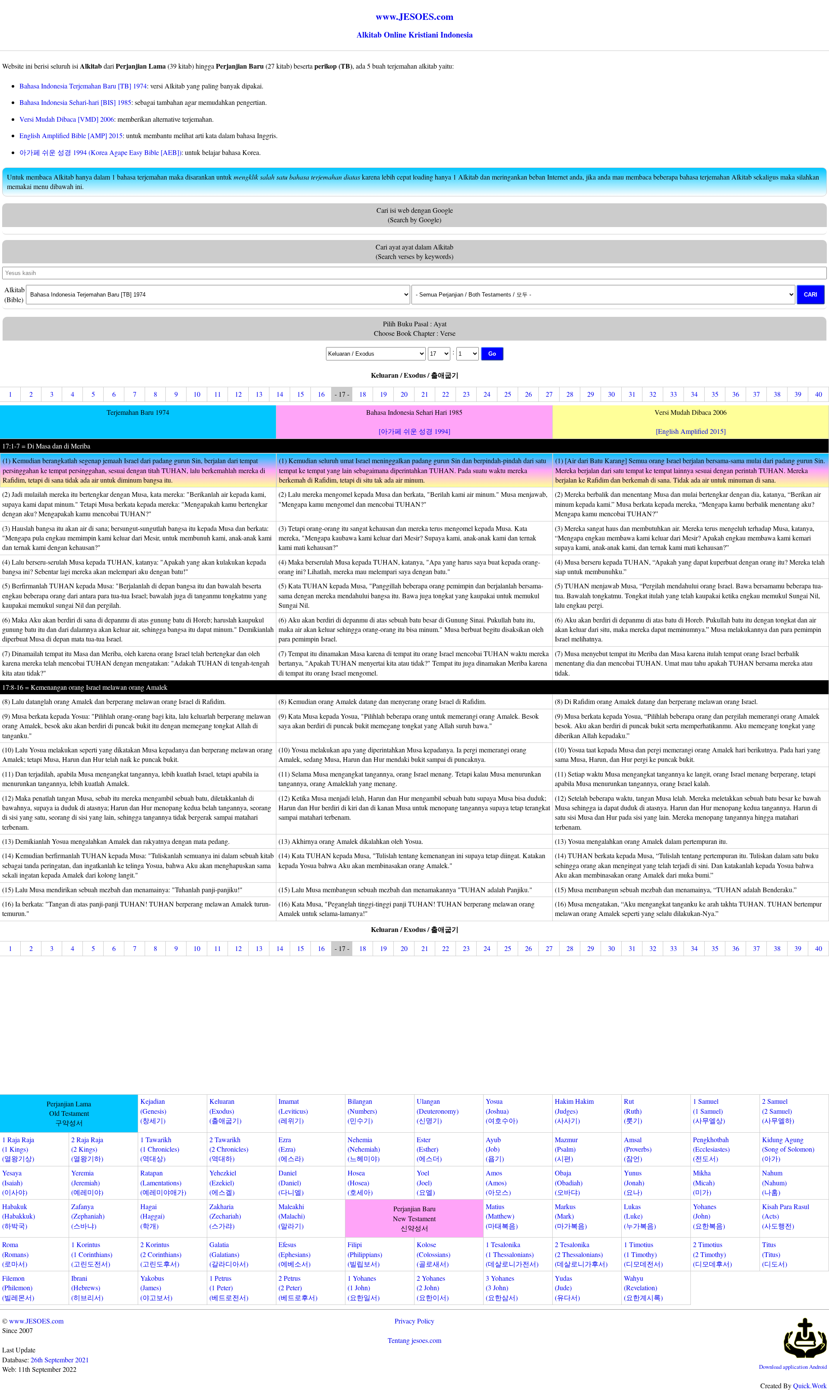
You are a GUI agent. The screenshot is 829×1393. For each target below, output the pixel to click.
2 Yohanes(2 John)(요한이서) (433, 1287)
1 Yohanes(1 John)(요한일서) (364, 1287)
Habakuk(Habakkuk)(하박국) (18, 1216)
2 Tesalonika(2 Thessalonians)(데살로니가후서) (581, 1254)
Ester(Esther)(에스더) (429, 1149)
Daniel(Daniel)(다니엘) (291, 1182)
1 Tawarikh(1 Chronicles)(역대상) (159, 1149)
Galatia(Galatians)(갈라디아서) (228, 1254)
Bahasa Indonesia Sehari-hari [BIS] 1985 (75, 102)
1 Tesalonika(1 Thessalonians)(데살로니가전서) (512, 1254)
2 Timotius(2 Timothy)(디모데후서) (712, 1254)
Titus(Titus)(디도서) (774, 1254)
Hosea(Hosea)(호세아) (360, 1182)
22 (445, 393)
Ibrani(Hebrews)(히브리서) (87, 1287)
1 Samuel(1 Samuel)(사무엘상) (709, 1110)
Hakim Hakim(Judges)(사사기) (574, 1110)
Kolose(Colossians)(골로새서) (433, 1254)
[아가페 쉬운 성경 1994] (414, 431)
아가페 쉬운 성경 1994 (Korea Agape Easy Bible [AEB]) (100, 152)
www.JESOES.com (36, 1320)
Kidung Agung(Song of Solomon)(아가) (788, 1149)
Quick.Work (810, 1385)
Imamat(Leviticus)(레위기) (293, 1110)
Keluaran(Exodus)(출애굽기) (225, 1110)
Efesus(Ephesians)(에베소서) (294, 1254)
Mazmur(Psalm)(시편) (566, 1149)
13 (259, 393)
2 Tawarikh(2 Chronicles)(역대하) (228, 1149)
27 (549, 393)
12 (238, 393)
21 (424, 393)
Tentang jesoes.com (414, 1340)
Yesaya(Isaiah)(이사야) (14, 1182)
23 (466, 393)
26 (528, 393)
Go (492, 354)
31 (632, 393)
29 (590, 393)
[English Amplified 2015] (691, 431)
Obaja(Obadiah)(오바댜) (568, 1182)
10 (196, 393)
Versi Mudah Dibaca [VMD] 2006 (66, 118)
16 (321, 393)
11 (217, 393)
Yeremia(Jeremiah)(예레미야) (87, 1182)
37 (756, 393)
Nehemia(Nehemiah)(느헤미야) (364, 1149)
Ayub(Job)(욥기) (495, 1149)
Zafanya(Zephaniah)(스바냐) (87, 1216)
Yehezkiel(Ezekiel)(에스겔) (222, 1182)
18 (362, 393)
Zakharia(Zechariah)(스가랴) (225, 1216)
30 (611, 393)
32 (652, 393)
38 (777, 393)
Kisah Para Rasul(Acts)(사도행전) (785, 1216)
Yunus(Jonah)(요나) (634, 1182)
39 (797, 393)
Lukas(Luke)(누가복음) (640, 1216)
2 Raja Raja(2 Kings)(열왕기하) (87, 1149)
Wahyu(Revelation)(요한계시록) (643, 1287)
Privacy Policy (414, 1320)
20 (404, 393)
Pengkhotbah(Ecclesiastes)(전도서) (711, 1149)
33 (673, 393)
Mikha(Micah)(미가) (704, 1182)
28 (569, 393)
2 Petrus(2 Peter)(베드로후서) (297, 1287)
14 (279, 393)
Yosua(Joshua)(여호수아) (502, 1110)
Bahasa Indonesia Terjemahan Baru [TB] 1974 (83, 85)
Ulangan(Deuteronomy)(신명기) (438, 1110)
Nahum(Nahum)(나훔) (774, 1182)
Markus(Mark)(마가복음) (571, 1216)
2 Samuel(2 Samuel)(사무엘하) (778, 1110)
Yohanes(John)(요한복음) (709, 1216)
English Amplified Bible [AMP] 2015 (71, 135)
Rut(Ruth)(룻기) (633, 1110)
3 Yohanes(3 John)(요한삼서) (502, 1287)
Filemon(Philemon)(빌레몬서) (18, 1287)
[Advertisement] (414, 1027)
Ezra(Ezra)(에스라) (291, 1149)
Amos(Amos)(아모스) (498, 1182)
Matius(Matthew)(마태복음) (502, 1216)
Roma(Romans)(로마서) (15, 1254)
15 (300, 393)
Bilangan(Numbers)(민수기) (362, 1110)
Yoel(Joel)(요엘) (426, 1182)
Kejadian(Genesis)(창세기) (153, 1110)
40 (818, 393)
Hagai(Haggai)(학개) (152, 1216)
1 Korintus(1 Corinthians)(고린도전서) (91, 1254)
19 (383, 393)
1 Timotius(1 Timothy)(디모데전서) (643, 1254)
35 (715, 393)
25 (507, 393)
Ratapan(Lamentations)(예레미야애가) (163, 1182)
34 (694, 393)
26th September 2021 (60, 1359)
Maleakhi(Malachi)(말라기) (291, 1216)
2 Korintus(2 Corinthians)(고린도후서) (160, 1254)
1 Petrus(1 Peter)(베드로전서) (228, 1287)
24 (487, 393)
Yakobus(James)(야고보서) (156, 1287)
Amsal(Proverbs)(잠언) (638, 1149)
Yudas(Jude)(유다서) (567, 1287)
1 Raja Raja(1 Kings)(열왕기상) (18, 1149)
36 (735, 393)
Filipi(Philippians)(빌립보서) (365, 1254)
